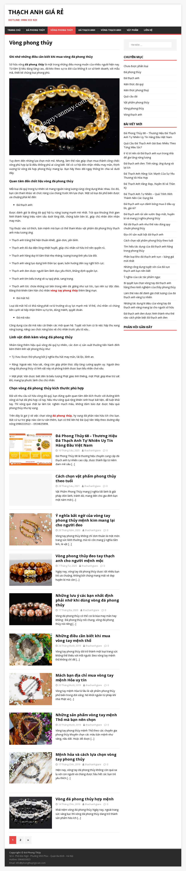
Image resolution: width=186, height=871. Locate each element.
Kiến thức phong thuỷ (136, 90)
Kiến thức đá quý (133, 84)
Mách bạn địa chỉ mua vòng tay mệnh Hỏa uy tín (84, 677)
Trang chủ (14, 30)
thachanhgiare (92, 450)
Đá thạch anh (86, 30)
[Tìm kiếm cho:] (150, 45)
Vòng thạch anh (111, 30)
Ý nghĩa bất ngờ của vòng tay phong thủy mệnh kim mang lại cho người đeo (85, 520)
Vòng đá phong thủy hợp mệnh (85, 799)
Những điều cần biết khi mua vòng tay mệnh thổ (83, 638)
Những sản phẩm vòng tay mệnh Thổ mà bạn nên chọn (86, 717)
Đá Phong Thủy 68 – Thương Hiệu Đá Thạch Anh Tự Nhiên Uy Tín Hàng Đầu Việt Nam (86, 440)
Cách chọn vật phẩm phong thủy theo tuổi (86, 478)
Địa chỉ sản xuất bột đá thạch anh (143, 234)
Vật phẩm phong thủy (136, 102)
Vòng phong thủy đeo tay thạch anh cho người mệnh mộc (85, 558)
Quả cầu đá (130, 96)
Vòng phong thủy (61, 30)
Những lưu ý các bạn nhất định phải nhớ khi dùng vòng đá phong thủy (87, 600)
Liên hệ (148, 30)
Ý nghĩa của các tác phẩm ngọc (142, 277)
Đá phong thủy (35, 30)
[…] (73, 464)
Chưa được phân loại (136, 66)
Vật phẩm (132, 30)
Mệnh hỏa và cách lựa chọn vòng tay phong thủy (86, 757)
